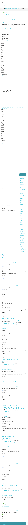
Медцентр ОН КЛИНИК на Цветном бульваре (7, 495)
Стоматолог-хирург (19, 408)
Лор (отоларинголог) (6, 382)
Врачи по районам (5, 523)
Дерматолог (16, 282)
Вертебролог (5, 16)
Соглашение (4, 524)
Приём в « (10, 41)
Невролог (19, 16)
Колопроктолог (5, 506)
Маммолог (4, 487)
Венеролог (9, 282)
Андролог (4, 282)
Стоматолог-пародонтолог (8, 408)
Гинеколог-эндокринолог (17, 320)
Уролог (21, 282)
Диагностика (5, 6)
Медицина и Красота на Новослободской (6, 338)
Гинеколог (8, 320)
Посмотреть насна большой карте (4, 75)
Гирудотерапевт (13, 16)
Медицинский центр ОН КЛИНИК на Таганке (7, 369)
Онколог (9, 487)
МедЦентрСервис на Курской (5, 290)
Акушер (4, 320)
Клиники (4, 5)
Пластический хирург (7, 259)
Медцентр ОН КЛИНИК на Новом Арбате (6, 267)
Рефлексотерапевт (6, 17)
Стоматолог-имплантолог (14, 407)
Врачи (4, 4)
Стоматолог (5, 407)
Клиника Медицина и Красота (5, 328)
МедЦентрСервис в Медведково (5, 468)
